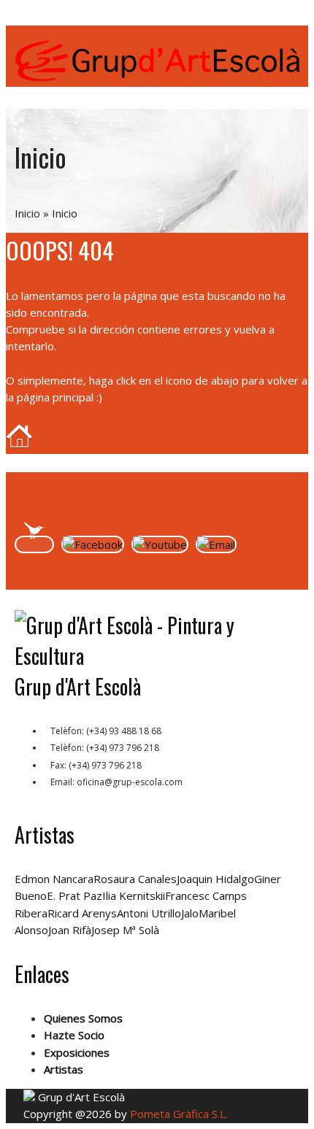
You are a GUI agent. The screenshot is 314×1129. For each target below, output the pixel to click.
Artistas (63, 1069)
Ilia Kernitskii (133, 895)
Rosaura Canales (135, 878)
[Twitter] (34, 544)
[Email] (216, 544)
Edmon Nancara (54, 878)
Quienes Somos (83, 1018)
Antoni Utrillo (149, 913)
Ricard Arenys (82, 913)
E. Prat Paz (74, 895)
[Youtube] (159, 544)
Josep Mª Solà (125, 929)
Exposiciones (77, 1052)
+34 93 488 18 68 (79, 18)
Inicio (27, 213)
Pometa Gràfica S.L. (179, 1113)
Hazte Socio (74, 1035)
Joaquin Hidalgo (215, 878)
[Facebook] (92, 544)
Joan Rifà (69, 929)
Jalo (190, 913)
